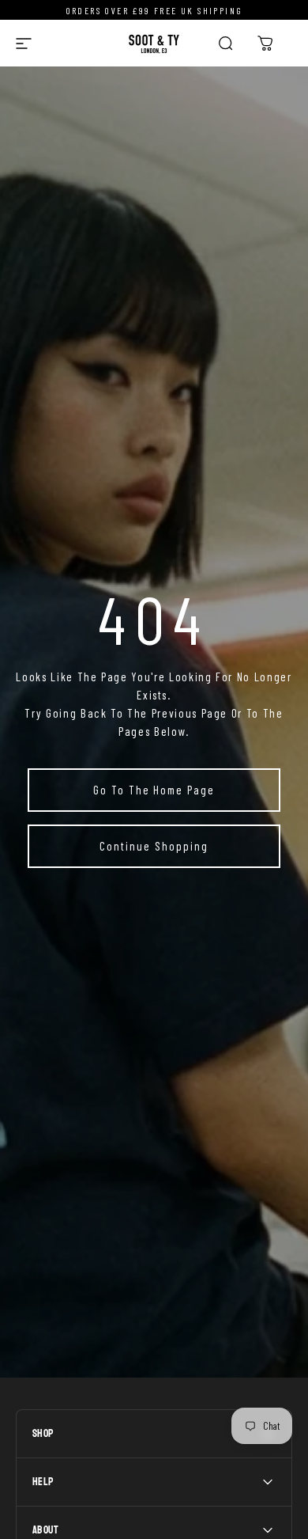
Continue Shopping (154, 846)
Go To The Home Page (154, 790)
